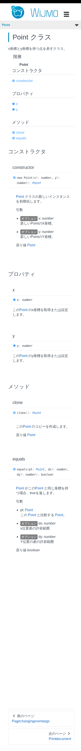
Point (6, 25)
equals (21, 138)
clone (20, 132)
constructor (24, 81)
